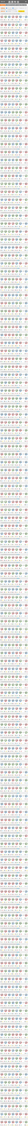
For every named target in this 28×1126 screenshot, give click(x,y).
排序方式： (3, 11)
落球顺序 (9, 11)
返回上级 (3, 1)
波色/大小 (22, 8)
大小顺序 (15, 11)
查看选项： (3, 8)
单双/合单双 (3, 9)
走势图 (7, 5)
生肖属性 (18, 5)
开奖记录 (3, 5)
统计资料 (24, 5)
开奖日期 (13, 5)
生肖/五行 (16, 8)
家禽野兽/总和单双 (12, 9)
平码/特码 (9, 8)
